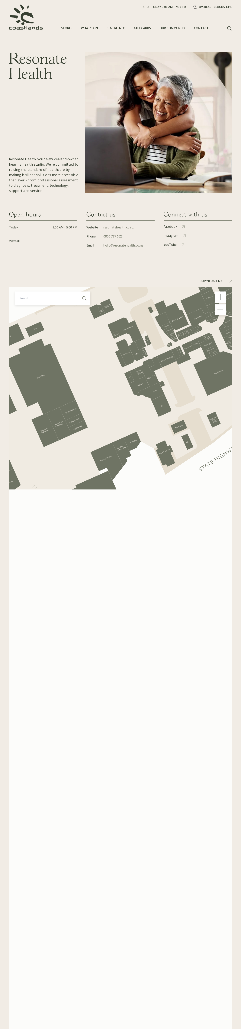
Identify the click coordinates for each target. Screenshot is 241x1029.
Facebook (170, 226)
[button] (229, 28)
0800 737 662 (112, 236)
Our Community (172, 28)
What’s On (89, 28)
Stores (66, 28)
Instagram (171, 235)
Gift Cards (142, 28)
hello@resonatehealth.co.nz (123, 245)
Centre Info (116, 28)
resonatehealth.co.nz (118, 227)
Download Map (212, 281)
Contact (201, 28)
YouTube (170, 244)
